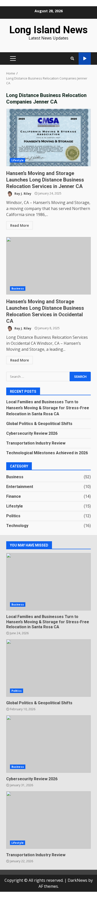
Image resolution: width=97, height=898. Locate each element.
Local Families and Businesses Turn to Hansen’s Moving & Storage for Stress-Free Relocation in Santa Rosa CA (47, 408)
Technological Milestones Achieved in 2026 (47, 452)
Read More (19, 225)
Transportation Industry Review (35, 443)
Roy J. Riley (22, 193)
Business (17, 288)
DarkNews (77, 880)
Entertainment (19, 486)
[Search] (72, 58)
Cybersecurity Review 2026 (31, 433)
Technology (17, 525)
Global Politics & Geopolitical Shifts (39, 423)
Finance (13, 496)
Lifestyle (17, 160)
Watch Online (85, 58)
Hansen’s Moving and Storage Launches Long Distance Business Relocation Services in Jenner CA (48, 137)
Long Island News (48, 30)
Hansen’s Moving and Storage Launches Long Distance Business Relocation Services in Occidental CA (48, 265)
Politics (13, 516)
